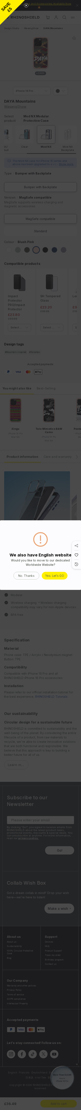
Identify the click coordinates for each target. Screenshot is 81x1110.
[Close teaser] (26, 5)
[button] (12, 12)
